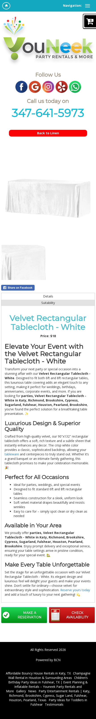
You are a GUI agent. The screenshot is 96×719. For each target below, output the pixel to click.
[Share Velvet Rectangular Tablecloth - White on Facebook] (48, 288)
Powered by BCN (48, 660)
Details (48, 296)
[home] (6, 5)
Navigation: (72, 5)
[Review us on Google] (35, 86)
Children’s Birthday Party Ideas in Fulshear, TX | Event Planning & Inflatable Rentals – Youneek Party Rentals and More (47, 684)
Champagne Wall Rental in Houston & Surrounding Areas (49, 675)
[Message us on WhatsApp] (75, 86)
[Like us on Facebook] (21, 86)
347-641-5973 (48, 113)
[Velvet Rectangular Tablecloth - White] (48, 197)
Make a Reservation (30, 615)
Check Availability (77, 615)
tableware (12, 454)
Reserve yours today (75, 590)
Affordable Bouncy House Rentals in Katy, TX (38, 673)
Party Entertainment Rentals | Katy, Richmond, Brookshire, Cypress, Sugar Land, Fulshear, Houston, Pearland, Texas (49, 695)
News (32, 691)
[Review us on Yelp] (62, 86)
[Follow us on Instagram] (48, 86)
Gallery (21, 691)
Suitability (48, 303)
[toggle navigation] (87, 6)
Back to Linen (48, 133)
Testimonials (54, 704)
